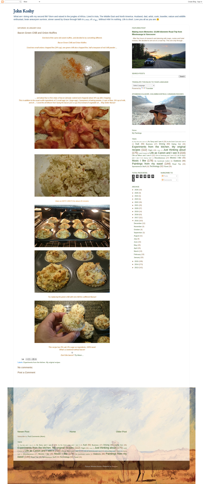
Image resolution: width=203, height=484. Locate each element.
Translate (149, 88)
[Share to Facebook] (33, 359)
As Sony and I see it (44, 445)
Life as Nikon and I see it (70, 451)
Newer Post (23, 431)
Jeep (90, 448)
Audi (85, 445)
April (136, 248)
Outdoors (97, 454)
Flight (83, 448)
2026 (137, 190)
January (137, 257)
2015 (137, 261)
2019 (137, 211)
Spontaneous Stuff (49, 457)
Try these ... (79, 355)
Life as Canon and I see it (39, 450)
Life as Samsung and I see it (93, 451)
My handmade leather (82, 454)
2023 (137, 199)
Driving (106, 445)
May (136, 245)
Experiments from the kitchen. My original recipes (41, 362)
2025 (137, 193)
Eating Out (119, 445)
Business (95, 445)
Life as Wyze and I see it (112, 451)
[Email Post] (22, 359)
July (135, 239)
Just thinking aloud (105, 447)
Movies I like (43, 454)
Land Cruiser (143, 153)
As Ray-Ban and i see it (25, 445)
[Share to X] (31, 359)
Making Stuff (147, 158)
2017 (137, 217)
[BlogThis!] (29, 359)
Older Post (121, 431)
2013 (137, 267)
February (137, 254)
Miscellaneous (28, 454)
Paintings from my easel (147, 163)
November (138, 226)
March (136, 251)
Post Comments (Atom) (36, 436)
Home (73, 431)
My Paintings (137, 133)
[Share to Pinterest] (36, 359)
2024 (137, 196)
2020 (137, 208)
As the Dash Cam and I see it (69, 445)
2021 (137, 205)
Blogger (115, 466)
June (136, 242)
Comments (167, 180)
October (137, 229)
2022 (137, 202)
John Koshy (23, 11)
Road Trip (34, 457)
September (138, 233)
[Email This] (27, 359)
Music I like (61, 453)
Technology (65, 457)
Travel (76, 457)
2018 (137, 214)
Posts (165, 176)
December (138, 223)
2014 (137, 264)
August (137, 236)
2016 (137, 221)
